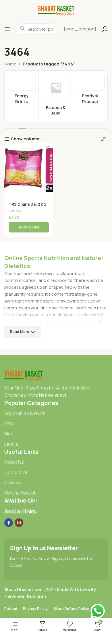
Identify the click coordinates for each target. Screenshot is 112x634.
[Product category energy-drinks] (21, 90)
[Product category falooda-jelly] (56, 96)
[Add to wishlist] (48, 148)
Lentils (15, 210)
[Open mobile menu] (7, 29)
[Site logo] (56, 10)
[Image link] (23, 375)
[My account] (105, 29)
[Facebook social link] (8, 522)
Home (10, 64)
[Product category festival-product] (90, 90)
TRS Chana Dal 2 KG (28, 204)
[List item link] (56, 413)
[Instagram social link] (19, 522)
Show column (25, 138)
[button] (29, 227)
